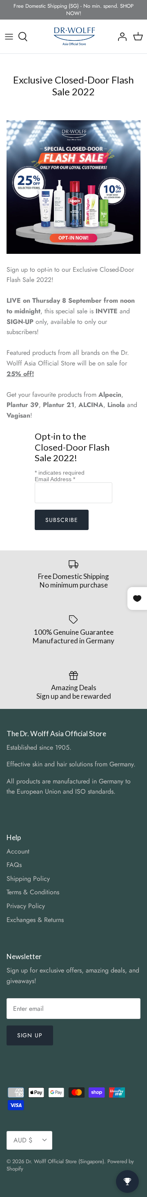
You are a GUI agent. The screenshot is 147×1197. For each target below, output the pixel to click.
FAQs (14, 864)
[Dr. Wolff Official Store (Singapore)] (73, 36)
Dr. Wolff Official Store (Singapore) (65, 1161)
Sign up (29, 1035)
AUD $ (22, 1140)
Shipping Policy (28, 878)
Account (18, 851)
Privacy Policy (26, 906)
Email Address (55, 479)
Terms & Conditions (33, 892)
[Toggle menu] (9, 37)
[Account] (120, 37)
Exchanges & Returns (35, 919)
